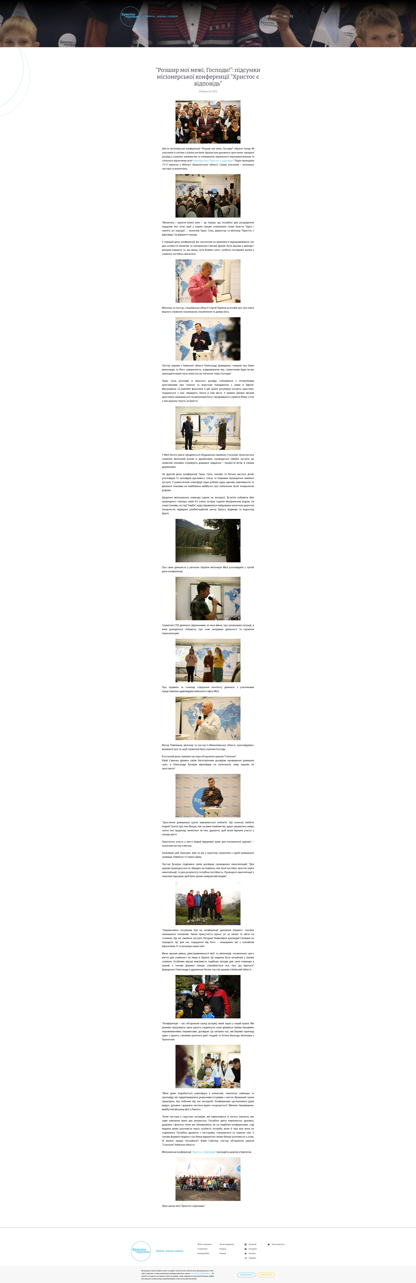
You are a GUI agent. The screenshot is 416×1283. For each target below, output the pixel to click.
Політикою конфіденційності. (201, 1273)
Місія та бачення (204, 1244)
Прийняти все (266, 1275)
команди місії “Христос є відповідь (213, 160)
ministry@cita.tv (278, 1244)
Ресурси (223, 1249)
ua (284, 16)
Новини (223, 1254)
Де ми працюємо (227, 1244)
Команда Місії (203, 1254)
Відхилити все (246, 1275)
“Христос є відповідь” (204, 1152)
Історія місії (202, 1249)
